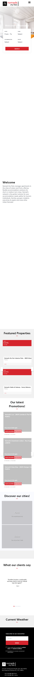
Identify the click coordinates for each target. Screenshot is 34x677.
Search (17, 49)
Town (19, 31)
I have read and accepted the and (17, 648)
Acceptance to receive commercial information (16, 651)
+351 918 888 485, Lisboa (11, 675)
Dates (6, 31)
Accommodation (8, 39)
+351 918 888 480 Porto (10, 673)
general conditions (17, 648)
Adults (19, 39)
